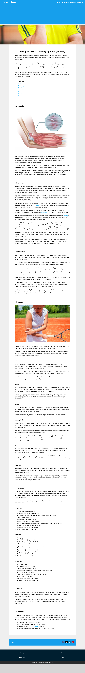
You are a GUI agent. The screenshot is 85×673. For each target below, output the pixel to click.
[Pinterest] (72, 642)
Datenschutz (50, 662)
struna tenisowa (45, 212)
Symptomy (21, 88)
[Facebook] (63, 642)
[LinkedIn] (69, 642)
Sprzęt (63, 653)
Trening (22, 653)
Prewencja (21, 96)
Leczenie (20, 90)
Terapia (20, 94)
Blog (63, 657)
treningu (36, 626)
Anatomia (21, 84)
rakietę (66, 215)
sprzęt (37, 205)
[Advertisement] (42, 14)
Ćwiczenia (21, 92)
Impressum (44, 662)
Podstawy (22, 657)
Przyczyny (21, 86)
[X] (66, 642)
